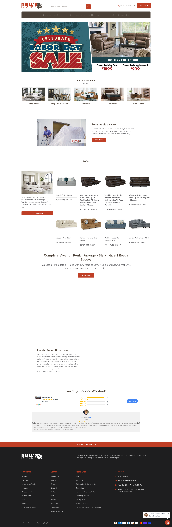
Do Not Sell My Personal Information (88, 507)
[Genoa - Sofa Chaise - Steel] (140, 224)
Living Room (33, 103)
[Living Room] (33, 94)
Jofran (53, 496)
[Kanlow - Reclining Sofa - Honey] (91, 224)
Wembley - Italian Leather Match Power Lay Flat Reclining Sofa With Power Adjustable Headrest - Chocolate (114, 200)
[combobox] (70, 6)
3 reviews (38, 419)
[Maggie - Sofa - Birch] (66, 224)
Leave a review (132, 401)
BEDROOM (91, 15)
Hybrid (24, 503)
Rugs (23, 499)
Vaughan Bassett (57, 511)
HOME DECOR (111, 15)
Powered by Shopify (42, 523)
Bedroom (86, 103)
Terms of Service (82, 503)
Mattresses (112, 103)
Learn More (99, 140)
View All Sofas (37, 213)
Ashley (53, 480)
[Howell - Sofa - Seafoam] (66, 182)
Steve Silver (55, 507)
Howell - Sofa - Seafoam (64, 195)
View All (86, 83)
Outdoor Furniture (28, 492)
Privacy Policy (81, 499)
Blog (77, 476)
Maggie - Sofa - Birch (63, 238)
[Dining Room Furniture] (59, 94)
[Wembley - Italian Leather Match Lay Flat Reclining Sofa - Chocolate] (140, 182)
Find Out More (86, 275)
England (54, 488)
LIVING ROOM (58, 15)
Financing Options (82, 496)
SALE (44, 15)
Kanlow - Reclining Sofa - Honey (89, 239)
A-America (55, 476)
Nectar (53, 499)
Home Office (138, 103)
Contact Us (144, 6)
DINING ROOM (80, 15)
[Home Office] (138, 94)
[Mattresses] (112, 94)
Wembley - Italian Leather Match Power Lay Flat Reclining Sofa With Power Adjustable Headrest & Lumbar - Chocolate (89, 200)
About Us (79, 480)
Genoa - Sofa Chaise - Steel (139, 238)
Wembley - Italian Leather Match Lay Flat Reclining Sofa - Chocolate (139, 197)
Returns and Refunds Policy (85, 492)
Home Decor (26, 496)
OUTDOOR (100, 15)
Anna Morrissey (37, 417)
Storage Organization (29, 507)
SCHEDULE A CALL (123, 15)
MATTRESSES (69, 15)
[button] (33, 422)
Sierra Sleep (55, 503)
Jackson (54, 492)
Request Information (87, 445)
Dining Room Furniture (60, 103)
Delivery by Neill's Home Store (86, 484)
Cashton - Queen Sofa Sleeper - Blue (112, 239)
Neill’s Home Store (32, 523)
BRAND (49, 15)
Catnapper (54, 484)
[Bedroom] (86, 94)
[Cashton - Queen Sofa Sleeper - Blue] (115, 224)
